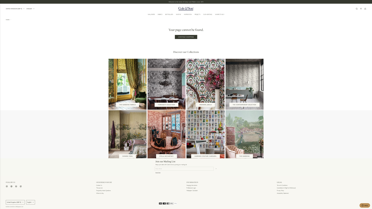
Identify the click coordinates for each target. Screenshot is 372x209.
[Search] (357, 9)
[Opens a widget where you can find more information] (364, 205)
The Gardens (244, 156)
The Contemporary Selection (244, 105)
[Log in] (361, 9)
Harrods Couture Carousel (206, 156)
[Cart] (365, 9)
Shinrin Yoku (127, 156)
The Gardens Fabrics (127, 105)
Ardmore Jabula (205, 105)
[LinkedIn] (16, 186)
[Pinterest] (11, 186)
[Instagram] (7, 186)
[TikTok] (21, 186)
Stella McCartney (166, 156)
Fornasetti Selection (166, 105)
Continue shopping (186, 37)
